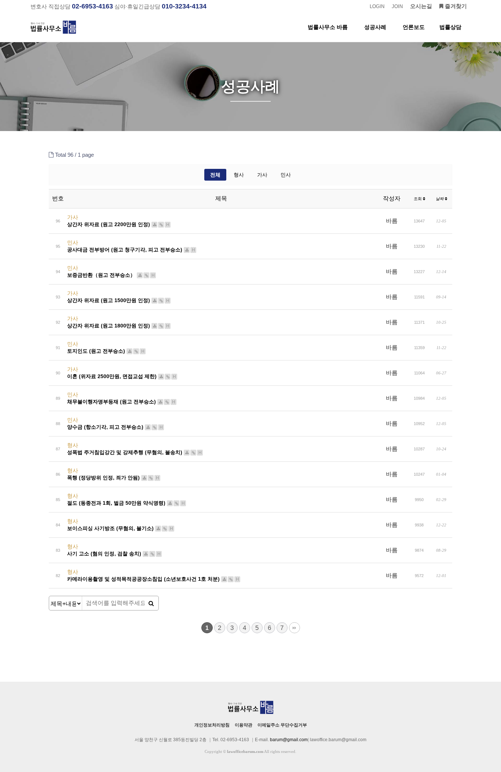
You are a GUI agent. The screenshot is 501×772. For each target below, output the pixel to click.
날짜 (440, 198)
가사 (262, 175)
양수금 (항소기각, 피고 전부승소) (115, 427)
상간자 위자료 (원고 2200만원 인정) (118, 224)
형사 (239, 175)
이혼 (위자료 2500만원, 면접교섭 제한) (121, 376)
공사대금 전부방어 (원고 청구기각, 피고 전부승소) (131, 250)
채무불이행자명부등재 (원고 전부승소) (121, 402)
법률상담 (450, 27)
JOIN (397, 6)
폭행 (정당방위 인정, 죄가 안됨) (113, 478)
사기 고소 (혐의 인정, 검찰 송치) (114, 554)
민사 (286, 175)
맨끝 (294, 627)
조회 (418, 198)
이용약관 (243, 725)
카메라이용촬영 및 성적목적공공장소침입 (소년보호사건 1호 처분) (153, 579)
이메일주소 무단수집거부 (282, 725)
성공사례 (375, 27)
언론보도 (414, 27)
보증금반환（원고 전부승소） (111, 275)
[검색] (151, 603)
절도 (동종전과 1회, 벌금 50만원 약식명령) (126, 503)
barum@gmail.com (289, 739)
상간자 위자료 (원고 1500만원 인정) (118, 300)
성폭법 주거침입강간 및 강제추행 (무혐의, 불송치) (134, 452)
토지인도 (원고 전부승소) (106, 351)
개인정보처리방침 (212, 725)
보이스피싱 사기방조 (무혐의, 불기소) (120, 528)
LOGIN (377, 6)
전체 (215, 175)
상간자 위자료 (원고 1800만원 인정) (118, 326)
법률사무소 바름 (328, 27)
